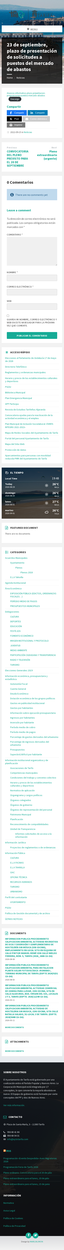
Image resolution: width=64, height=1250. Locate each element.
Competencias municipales (24, 772)
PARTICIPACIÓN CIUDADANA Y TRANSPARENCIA (33, 655)
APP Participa (12, 403)
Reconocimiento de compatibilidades (29, 824)
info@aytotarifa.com (17, 1139)
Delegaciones (12, 611)
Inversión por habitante (22, 722)
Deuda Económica (19, 693)
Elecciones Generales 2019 (19, 670)
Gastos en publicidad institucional (27, 703)
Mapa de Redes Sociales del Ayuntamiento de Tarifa (31, 432)
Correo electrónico (20, 286)
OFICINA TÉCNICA (18, 877)
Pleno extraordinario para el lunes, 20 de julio (26, 1178)
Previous (12, 147)
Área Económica (13, 588)
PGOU (8, 386)
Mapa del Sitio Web (15, 444)
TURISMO (14, 664)
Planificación (16, 819)
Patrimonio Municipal (20, 814)
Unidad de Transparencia (22, 829)
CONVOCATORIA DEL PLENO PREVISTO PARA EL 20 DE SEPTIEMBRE (17, 158)
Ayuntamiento (17, 562)
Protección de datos (15, 449)
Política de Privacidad (14, 1225)
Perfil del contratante (16, 897)
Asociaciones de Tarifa (21, 768)
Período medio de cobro (22, 727)
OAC (12, 872)
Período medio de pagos (23, 732)
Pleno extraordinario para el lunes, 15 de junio (26, 1184)
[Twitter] (35, 1235)
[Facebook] (28, 1235)
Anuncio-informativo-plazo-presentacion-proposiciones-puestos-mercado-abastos (26, 94)
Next (54, 147)
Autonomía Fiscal (18, 683)
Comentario (15, 234)
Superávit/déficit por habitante (26, 754)
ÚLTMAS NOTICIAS (14, 919)
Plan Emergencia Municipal (18, 398)
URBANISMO (16, 891)
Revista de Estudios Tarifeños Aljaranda (25, 409)
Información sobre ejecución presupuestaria (33, 712)
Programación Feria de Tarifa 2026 (20, 1167)
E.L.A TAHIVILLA (17, 867)
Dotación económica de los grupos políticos (32, 698)
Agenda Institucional (15, 582)
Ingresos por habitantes (22, 717)
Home (10, 77)
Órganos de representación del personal (31, 809)
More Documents (14, 1027)
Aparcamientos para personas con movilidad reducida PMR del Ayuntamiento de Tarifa (28, 457)
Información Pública (15, 853)
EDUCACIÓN (16, 626)
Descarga (15, 99)
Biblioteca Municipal (15, 392)
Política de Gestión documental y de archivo (27, 913)
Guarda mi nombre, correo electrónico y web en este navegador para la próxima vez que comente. (32, 322)
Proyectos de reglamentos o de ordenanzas (33, 847)
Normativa (8, 1202)
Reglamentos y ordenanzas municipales (25, 372)
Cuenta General (18, 688)
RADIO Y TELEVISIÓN (20, 659)
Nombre (12, 272)
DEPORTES (15, 621)
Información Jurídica (15, 842)
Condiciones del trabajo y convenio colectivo (33, 777)
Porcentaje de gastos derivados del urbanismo (34, 737)
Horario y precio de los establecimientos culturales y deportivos (31, 784)
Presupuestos (17, 749)
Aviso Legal (9, 1210)
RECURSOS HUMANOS (21, 881)
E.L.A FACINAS (17, 862)
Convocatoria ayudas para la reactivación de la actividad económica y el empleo (29, 417)
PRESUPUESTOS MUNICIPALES (25, 606)
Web (9, 301)
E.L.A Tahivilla (16, 577)
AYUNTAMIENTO (18, 902)
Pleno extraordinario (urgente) (47, 154)
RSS (8, 1151)
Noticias (21, 77)
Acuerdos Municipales (16, 557)
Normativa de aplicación (22, 790)
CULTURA (14, 616)
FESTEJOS (15, 631)
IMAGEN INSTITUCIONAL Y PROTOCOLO (29, 640)
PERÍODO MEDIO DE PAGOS (23, 601)
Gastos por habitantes (21, 708)
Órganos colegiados (20, 800)
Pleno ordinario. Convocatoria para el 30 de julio (27, 1172)
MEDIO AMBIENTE (18, 650)
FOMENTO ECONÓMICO (21, 635)
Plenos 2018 (26, 572)
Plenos (18, 567)
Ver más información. (14, 1105)
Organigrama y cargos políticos (26, 795)
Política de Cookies (13, 1218)
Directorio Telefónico (16, 366)
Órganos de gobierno (21, 804)
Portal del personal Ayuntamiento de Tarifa (27, 438)
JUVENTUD (15, 645)
